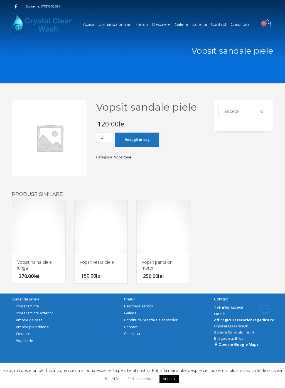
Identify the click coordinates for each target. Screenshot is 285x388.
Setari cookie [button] (140, 378)
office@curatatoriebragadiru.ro (244, 319)
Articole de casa (29, 319)
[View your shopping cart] (267, 24)
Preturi (130, 299)
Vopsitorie (122, 157)
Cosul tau (132, 333)
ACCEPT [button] (169, 378)
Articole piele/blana (32, 326)
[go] (262, 112)
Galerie (130, 312)
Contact (130, 326)
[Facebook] (16, 6)
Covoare (23, 333)
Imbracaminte (27, 306)
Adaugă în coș (137, 140)
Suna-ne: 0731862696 (43, 6)
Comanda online (26, 299)
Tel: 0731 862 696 (228, 307)
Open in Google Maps (238, 344)
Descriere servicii (138, 306)
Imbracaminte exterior (34, 312)
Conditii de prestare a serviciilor (151, 319)
